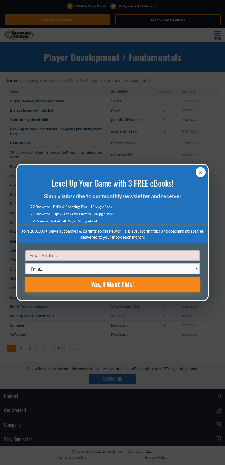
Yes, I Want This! (112, 284)
